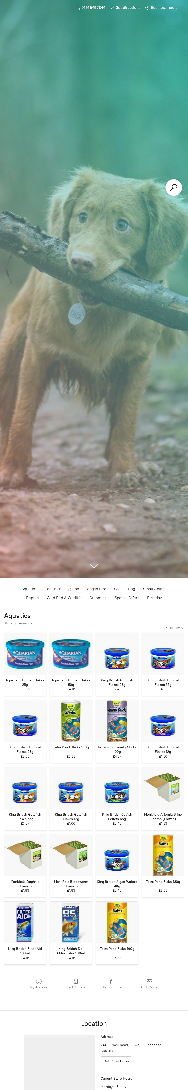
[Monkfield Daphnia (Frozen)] (25, 855)
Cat (117, 589)
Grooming (98, 597)
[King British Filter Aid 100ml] (25, 922)
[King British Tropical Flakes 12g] (163, 721)
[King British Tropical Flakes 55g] (163, 654)
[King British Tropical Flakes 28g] (25, 721)
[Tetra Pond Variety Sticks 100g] (117, 721)
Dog (131, 589)
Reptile (32, 597)
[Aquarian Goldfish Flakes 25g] (25, 654)
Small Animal (155, 589)
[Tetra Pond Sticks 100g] (71, 721)
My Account (39, 987)
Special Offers (127, 597)
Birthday (154, 597)
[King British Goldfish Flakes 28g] (117, 654)
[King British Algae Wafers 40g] (117, 855)
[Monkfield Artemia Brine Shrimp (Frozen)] (163, 788)
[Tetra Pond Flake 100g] (117, 922)
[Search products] (173, 187)
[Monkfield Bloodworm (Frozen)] (71, 855)
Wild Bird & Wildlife (64, 597)
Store (8, 623)
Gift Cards (149, 987)
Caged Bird (96, 589)
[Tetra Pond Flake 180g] (163, 855)
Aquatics (29, 589)
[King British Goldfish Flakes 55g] (25, 788)
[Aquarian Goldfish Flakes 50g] (71, 654)
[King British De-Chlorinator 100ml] (71, 922)
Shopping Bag (112, 987)
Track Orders (75, 987)
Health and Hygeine (62, 589)
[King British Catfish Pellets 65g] (117, 788)
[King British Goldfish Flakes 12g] (71, 788)
